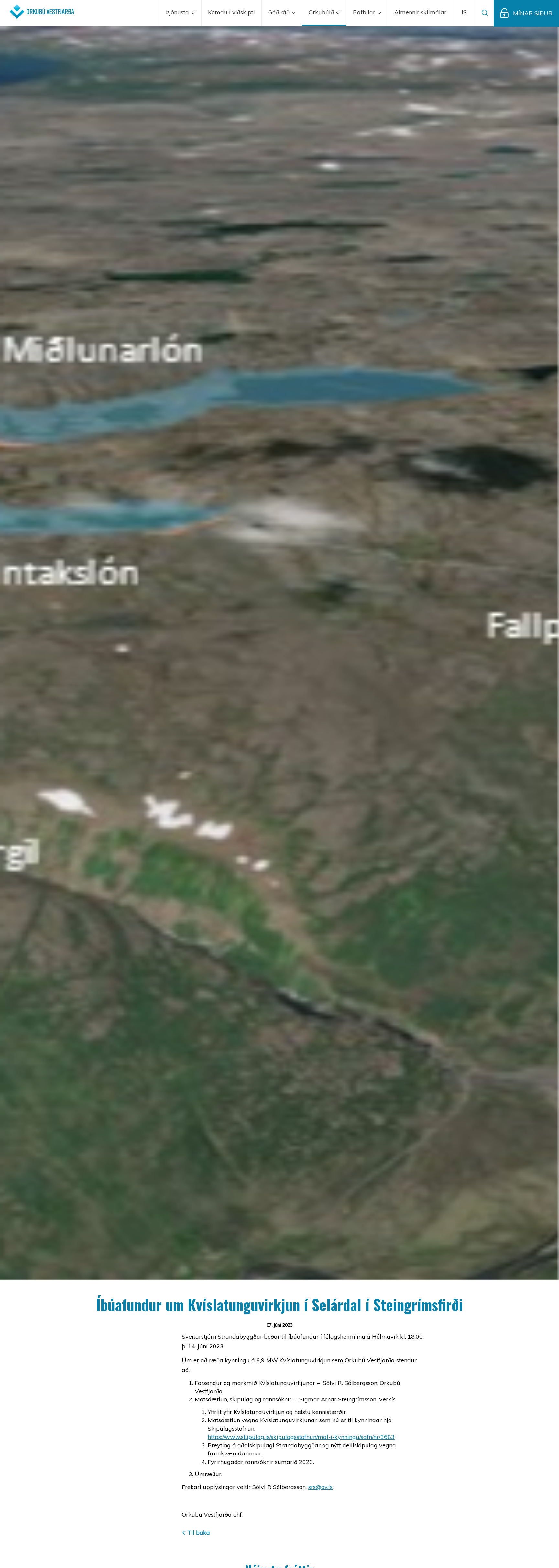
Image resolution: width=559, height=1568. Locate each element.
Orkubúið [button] (322, 12)
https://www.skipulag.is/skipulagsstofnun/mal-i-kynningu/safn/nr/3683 (301, 1437)
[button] (464, 13)
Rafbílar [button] (365, 12)
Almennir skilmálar (420, 12)
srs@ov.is (320, 1487)
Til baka (198, 1532)
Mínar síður (533, 13)
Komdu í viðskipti (231, 12)
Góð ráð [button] (279, 12)
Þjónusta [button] (178, 12)
